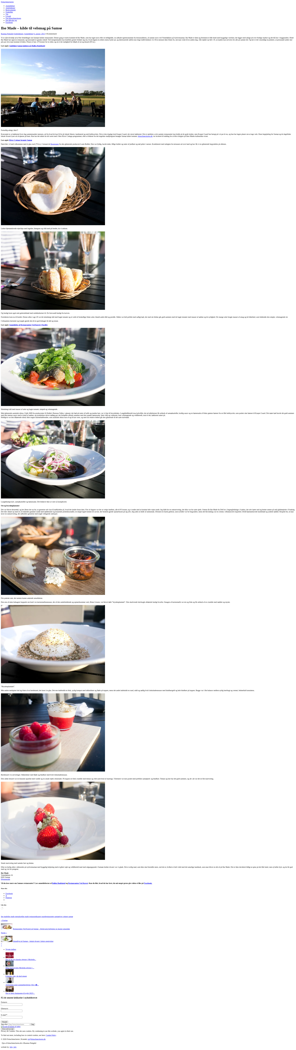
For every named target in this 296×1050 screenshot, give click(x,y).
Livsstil (8, 16)
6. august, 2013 (39, 34)
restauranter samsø (52, 917)
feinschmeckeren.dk (145, 136)
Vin (7, 14)
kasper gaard (41, 917)
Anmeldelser (10, 6)
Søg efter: (4, 1024)
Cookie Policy (51, 1035)
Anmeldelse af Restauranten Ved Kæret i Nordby (28, 325)
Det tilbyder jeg (11, 20)
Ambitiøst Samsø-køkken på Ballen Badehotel (27, 46)
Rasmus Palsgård (7, 34)
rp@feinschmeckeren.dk (37, 1039)
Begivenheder (11, 10)
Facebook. (148, 883)
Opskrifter (9, 12)
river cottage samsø (66, 917)
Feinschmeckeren (7, 2)
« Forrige (4, 920)
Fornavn (4, 1002)
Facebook (9, 22)
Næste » (4, 933)
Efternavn (4, 1009)
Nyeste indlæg (11, 949)
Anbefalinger (10, 8)
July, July (13, 1047)
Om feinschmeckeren (13, 18)
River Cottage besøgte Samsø (20, 140)
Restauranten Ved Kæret (78, 883)
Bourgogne (55, 144)
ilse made (4, 917)
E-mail (4, 1015)
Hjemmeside (5, 879)
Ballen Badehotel (58, 883)
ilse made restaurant (29, 917)
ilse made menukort (15, 917)
